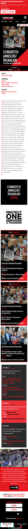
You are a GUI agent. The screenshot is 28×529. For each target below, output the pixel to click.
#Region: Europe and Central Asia (9, 92)
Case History (14, 67)
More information (5, 9)
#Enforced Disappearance (7, 86)
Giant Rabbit (19, 518)
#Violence (3, 81)
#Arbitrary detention (8, 387)
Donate (10, 21)
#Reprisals (22, 390)
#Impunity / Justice (16, 381)
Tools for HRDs (4, 21)
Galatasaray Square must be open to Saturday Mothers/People (12, 372)
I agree (4, 12)
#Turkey (13, 487)
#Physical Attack (5, 84)
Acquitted (14, 69)
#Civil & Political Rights (6, 75)
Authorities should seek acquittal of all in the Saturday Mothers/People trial (14, 408)
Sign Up (14, 509)
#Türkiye (3, 93)
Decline (11, 12)
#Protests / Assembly (8, 383)
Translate (24, 25)
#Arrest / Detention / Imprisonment (9, 83)
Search (23, 21)
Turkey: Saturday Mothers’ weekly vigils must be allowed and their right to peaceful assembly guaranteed (14, 431)
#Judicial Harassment (13, 414)
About (17, 21)
